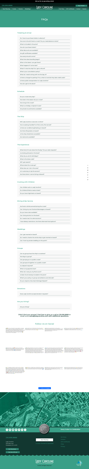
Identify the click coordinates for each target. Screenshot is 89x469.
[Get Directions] (43, 409)
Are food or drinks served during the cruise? (33, 206)
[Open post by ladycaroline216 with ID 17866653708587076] (34, 376)
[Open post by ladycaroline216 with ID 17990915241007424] (54, 357)
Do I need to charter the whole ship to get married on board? (38, 237)
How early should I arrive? (27, 56)
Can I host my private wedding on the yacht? (33, 240)
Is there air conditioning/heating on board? (33, 128)
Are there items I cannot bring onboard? (32, 174)
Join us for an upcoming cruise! (44, 1)
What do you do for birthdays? (29, 156)
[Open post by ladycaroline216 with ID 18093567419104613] (15, 337)
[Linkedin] (88, 173)
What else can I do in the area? (29, 168)
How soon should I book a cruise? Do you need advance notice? (39, 41)
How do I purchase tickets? (28, 47)
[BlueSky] (88, 180)
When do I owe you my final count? (30, 271)
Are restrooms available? (27, 137)
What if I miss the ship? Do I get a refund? (32, 68)
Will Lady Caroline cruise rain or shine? (31, 122)
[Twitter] (88, 175)
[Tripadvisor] (88, 177)
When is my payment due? (28, 268)
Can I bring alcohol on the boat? (30, 215)
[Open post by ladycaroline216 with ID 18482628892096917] (54, 337)
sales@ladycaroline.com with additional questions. (49, 316)
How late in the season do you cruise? (31, 99)
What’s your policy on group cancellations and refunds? (37, 278)
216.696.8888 (7, 5)
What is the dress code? (27, 159)
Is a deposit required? (26, 265)
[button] (44, 38)
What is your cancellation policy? (30, 71)
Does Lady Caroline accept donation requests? (34, 294)
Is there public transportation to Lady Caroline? (34, 80)
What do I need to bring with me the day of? (33, 74)
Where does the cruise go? (28, 165)
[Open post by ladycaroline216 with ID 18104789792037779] (73, 376)
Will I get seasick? (25, 162)
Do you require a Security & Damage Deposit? (33, 281)
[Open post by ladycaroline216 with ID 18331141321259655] (15, 357)
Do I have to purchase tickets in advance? (32, 38)
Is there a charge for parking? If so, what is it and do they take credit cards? (42, 77)
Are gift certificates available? (29, 53)
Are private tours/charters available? (31, 109)
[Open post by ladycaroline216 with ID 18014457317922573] (34, 337)
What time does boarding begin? (30, 59)
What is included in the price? (29, 44)
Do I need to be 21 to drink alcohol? (30, 218)
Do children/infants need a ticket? (30, 190)
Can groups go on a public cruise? (30, 259)
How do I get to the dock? (27, 83)
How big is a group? (26, 256)
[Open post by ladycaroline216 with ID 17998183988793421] (73, 357)
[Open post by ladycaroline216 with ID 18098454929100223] (73, 337)
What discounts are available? (29, 50)
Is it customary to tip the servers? (30, 171)
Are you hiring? (24, 307)
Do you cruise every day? (27, 96)
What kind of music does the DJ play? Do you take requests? (38, 150)
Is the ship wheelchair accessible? (30, 134)
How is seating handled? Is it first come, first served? (35, 125)
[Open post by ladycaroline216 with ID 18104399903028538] (54, 376)
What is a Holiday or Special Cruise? (30, 105)
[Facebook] (88, 168)
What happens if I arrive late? (29, 65)
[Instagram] (88, 165)
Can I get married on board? (28, 234)
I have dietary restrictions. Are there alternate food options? (38, 221)
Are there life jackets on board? (29, 131)
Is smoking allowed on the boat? (30, 153)
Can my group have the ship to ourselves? (32, 253)
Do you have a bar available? (28, 212)
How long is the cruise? (27, 102)
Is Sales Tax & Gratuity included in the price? (33, 275)
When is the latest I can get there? (30, 62)
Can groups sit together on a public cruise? (33, 262)
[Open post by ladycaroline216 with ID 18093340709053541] (15, 376)
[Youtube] (88, 170)
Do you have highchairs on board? (30, 193)
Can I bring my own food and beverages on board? (35, 209)
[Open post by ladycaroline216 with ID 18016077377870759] (34, 357)
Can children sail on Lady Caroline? (30, 187)
